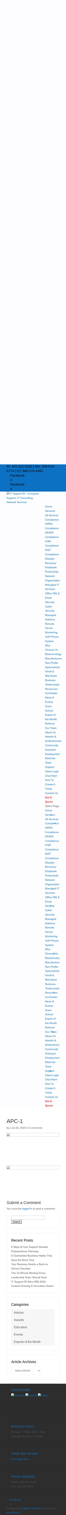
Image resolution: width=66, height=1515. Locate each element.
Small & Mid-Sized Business (51, 676)
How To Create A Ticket (50, 784)
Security (49, 602)
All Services (51, 515)
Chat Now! (51, 775)
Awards (19, 1319)
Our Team (51, 727)
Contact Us (51, 793)
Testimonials (52, 684)
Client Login (52, 771)
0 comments (35, 1127)
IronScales (51, 693)
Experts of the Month (27, 1341)
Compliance (52, 519)
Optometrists (52, 667)
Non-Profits (51, 662)
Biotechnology (53, 654)
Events (18, 1334)
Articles (19, 1312)
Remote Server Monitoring (51, 628)
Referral (49, 723)
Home (48, 506)
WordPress (13, 1512)
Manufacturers (53, 658)
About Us (50, 732)
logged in (27, 1208)
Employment (52, 754)
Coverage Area (20, 1459)
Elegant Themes (31, 1508)
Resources (51, 688)
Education (20, 1327)
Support (49, 767)
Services (50, 510)
